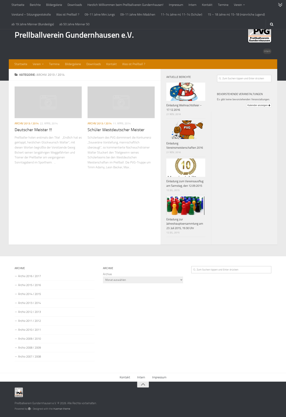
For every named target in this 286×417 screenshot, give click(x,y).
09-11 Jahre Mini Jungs (100, 14)
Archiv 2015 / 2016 (29, 285)
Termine (223, 5)
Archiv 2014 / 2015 (29, 294)
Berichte (35, 5)
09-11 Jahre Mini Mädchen (137, 14)
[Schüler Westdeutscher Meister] (121, 102)
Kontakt (207, 5)
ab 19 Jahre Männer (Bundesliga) (32, 24)
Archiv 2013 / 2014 (27, 123)
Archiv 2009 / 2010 (29, 338)
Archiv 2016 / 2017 (29, 276)
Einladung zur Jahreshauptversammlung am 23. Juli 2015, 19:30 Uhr (184, 224)
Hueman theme (61, 408)
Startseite (17, 5)
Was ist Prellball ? (67, 14)
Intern (193, 5)
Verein (238, 5)
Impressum (176, 5)
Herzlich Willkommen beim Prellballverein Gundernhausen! (125, 5)
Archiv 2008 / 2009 (29, 347)
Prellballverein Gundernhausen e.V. (74, 35)
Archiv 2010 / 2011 (29, 330)
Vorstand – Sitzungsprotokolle (31, 14)
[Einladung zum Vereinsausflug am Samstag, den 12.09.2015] (185, 168)
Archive (107, 274)
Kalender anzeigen (257, 105)
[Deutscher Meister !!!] (48, 102)
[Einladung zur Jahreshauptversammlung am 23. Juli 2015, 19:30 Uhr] (185, 205)
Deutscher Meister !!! (33, 129)
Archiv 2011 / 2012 (29, 321)
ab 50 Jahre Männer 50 (74, 24)
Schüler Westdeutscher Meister (116, 129)
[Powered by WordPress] (29, 408)
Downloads (75, 5)
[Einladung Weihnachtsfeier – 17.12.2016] (185, 92)
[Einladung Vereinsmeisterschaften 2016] (185, 129)
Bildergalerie (54, 5)
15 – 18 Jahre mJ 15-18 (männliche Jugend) (236, 14)
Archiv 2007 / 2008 (29, 356)
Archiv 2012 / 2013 (29, 312)
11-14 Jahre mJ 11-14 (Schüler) (181, 14)
